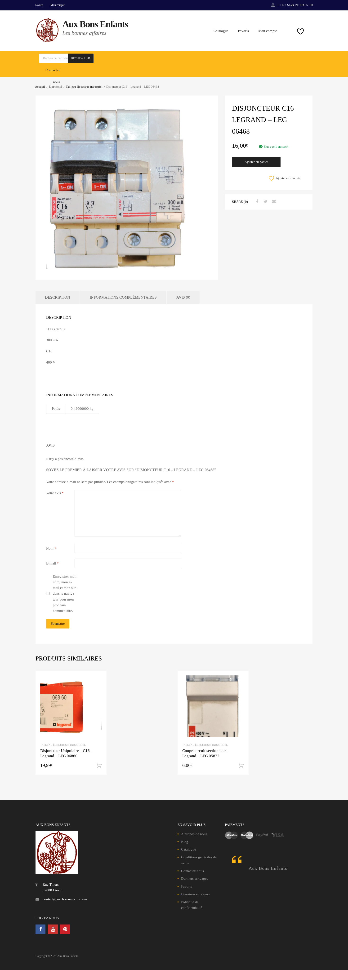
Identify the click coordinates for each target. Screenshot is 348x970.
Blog (184, 842)
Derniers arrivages (194, 878)
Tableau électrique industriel (84, 86)
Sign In (292, 5)
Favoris (39, 5)
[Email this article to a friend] (273, 202)
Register (306, 5)
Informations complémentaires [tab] (123, 297)
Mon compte (57, 5)
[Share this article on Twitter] (265, 202)
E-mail (52, 563)
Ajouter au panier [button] (99, 766)
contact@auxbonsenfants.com (65, 899)
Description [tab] (57, 297)
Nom (51, 548)
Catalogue (221, 31)
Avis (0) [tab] (183, 297)
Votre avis (55, 493)
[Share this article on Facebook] (256, 202)
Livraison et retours (195, 894)
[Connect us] (40, 929)
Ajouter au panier (256, 162)
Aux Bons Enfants (95, 24)
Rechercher (80, 58)
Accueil (40, 86)
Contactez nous (192, 871)
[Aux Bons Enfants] (47, 40)
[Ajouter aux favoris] (98, 678)
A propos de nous (194, 834)
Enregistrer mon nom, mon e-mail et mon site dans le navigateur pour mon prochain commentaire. (64, 593)
